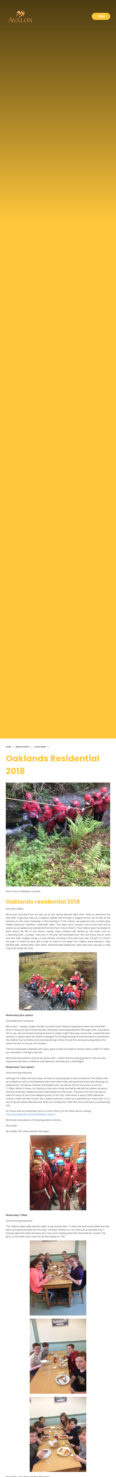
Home (8, 747)
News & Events (23, 747)
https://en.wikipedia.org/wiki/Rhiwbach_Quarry (30, 1114)
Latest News (40, 747)
